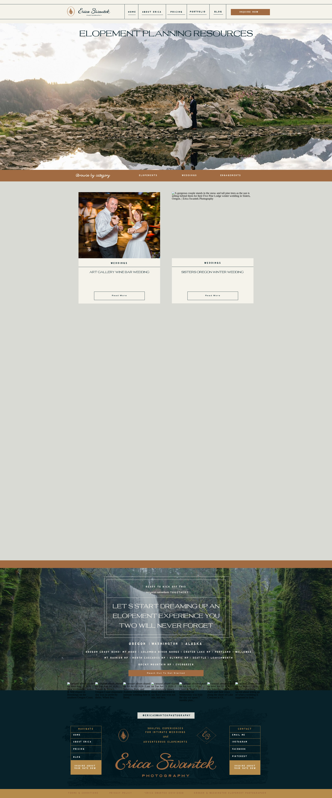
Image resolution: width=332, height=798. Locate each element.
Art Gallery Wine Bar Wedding (119, 272)
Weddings (119, 263)
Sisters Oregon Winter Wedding (212, 272)
